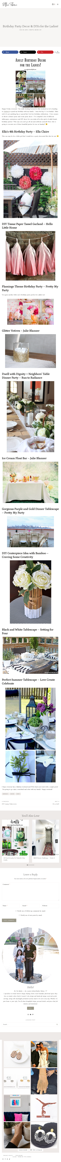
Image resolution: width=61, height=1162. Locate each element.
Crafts (31, 29)
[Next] (56, 841)
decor (12, 793)
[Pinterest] (7, 1159)
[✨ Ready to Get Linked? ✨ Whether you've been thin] (44, 1081)
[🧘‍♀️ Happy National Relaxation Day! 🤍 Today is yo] (17, 1135)
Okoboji (6, 111)
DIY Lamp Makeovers (9, 803)
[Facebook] (5, 1159)
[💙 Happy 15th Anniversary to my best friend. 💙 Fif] (44, 1054)
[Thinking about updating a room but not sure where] (17, 1108)
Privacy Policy (8, 1155)
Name (5, 906)
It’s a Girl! (56, 803)
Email (24, 906)
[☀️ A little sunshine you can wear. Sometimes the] (17, 1054)
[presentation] (15, 837)
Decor (37, 29)
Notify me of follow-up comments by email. (31, 911)
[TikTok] (9, 1159)
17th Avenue (27, 1156)
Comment (6, 885)
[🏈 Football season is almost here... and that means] (17, 1081)
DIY (41, 29)
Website (44, 906)
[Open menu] (57, 4)
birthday (5, 793)
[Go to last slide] (4, 841)
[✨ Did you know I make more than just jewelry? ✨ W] (44, 1108)
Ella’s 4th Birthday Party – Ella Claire (25, 131)
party (18, 793)
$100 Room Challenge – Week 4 (44, 858)
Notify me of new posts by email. (31, 915)
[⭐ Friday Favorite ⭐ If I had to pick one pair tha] (44, 1135)
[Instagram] (3, 1159)
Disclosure (19, 1155)
